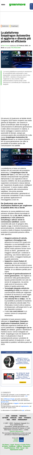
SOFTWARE (5, 418)
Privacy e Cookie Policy (22, 444)
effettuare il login (9, 399)
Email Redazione (9, 448)
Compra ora (23, 367)
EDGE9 (20, 418)
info (26, 396)
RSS (17, 448)
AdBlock (19, 446)
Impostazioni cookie (16, 449)
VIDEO (8, 420)
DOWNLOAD (13, 418)
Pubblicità (12, 446)
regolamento (25, 406)
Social (22, 448)
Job (26, 448)
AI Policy (5, 446)
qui (23, 410)
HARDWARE (14, 416)
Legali (12, 444)
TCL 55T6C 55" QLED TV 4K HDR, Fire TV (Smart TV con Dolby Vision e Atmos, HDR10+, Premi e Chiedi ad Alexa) (22, 376)
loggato (16, 403)
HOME (7, 416)
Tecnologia (16, 47)
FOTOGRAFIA (27, 418)
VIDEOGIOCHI (22, 416)
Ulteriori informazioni (16, 431)
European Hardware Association (15, 440)
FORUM (14, 420)
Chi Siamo (5, 444)
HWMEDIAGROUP (22, 420)
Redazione (26, 446)
